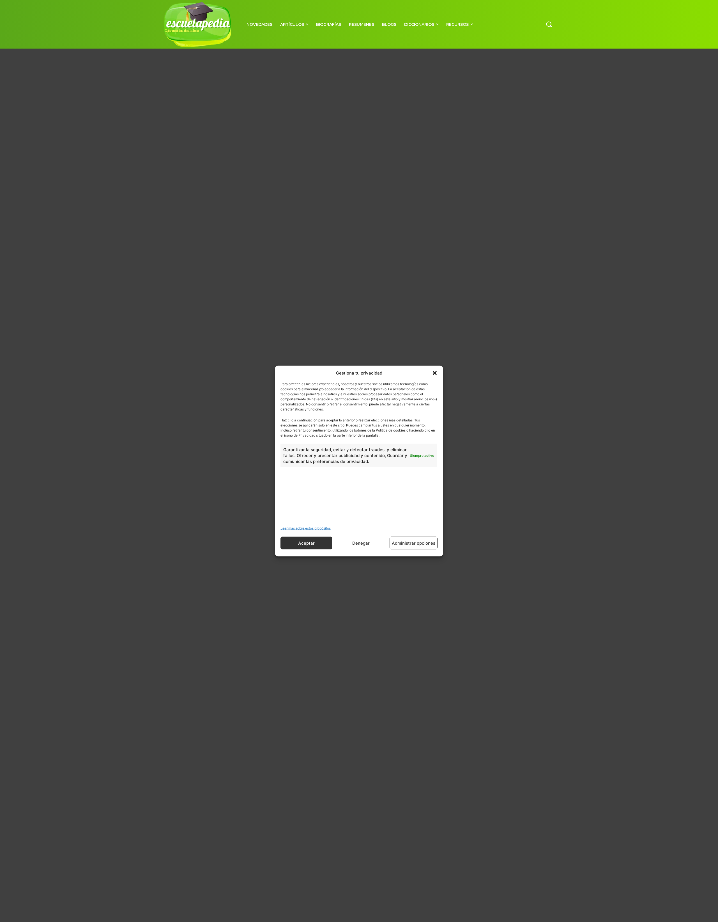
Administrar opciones (413, 543)
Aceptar (306, 543)
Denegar (361, 543)
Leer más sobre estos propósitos (305, 528)
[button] (435, 373)
